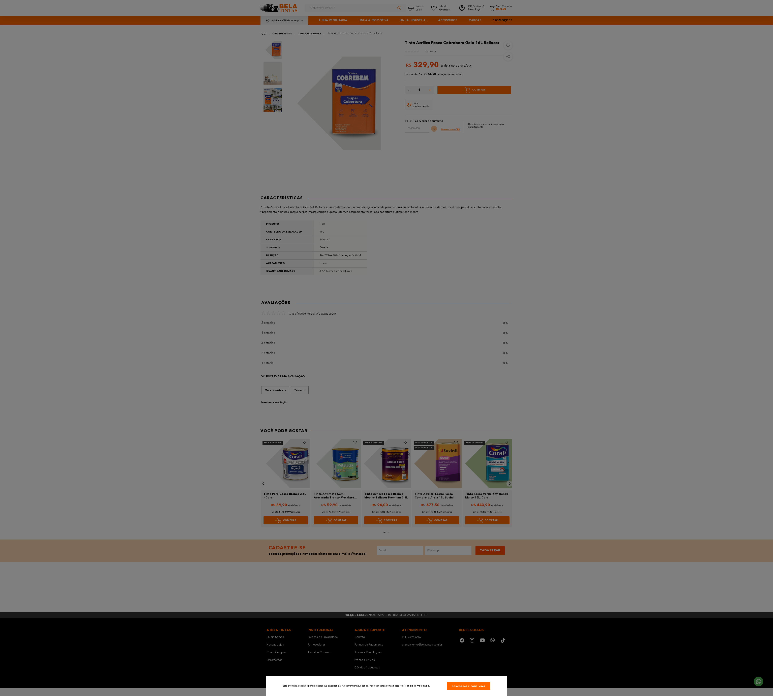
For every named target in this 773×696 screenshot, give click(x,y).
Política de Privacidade (414, 686)
